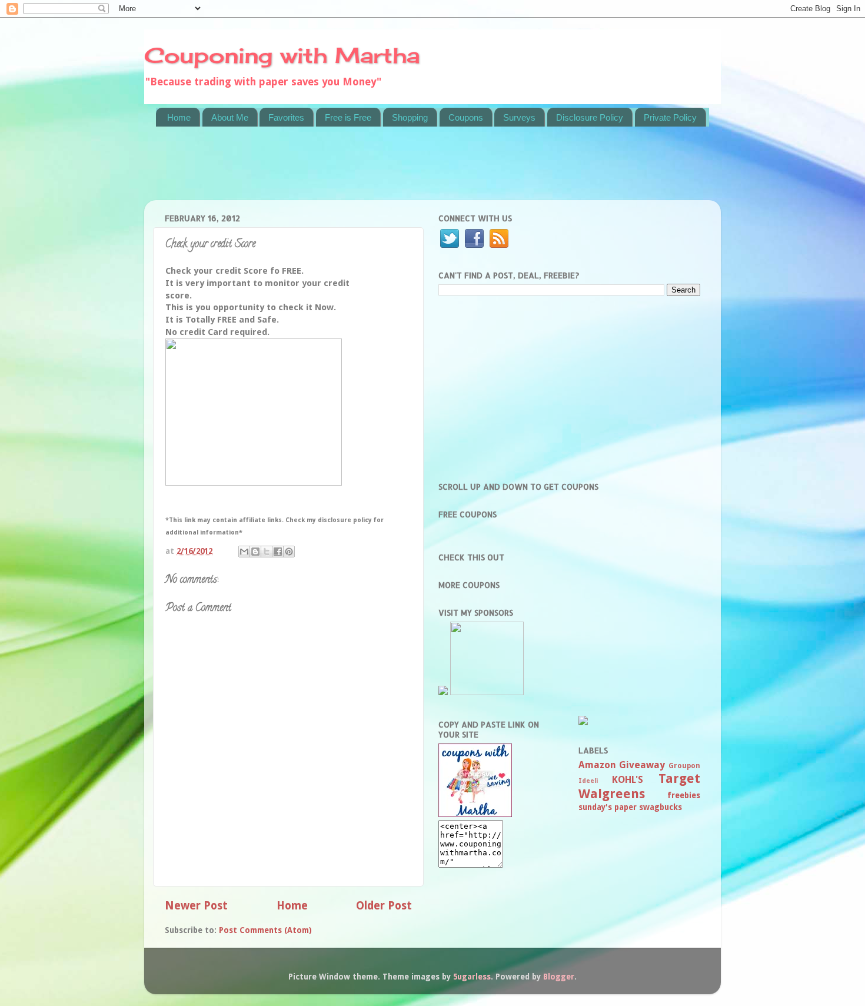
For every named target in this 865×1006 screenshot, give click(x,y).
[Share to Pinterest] (289, 551)
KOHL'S (627, 779)
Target (679, 778)
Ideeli (588, 781)
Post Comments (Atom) (265, 930)
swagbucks (660, 807)
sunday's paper (607, 807)
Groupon (684, 766)
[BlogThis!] (255, 551)
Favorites (286, 117)
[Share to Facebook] (278, 551)
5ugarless (472, 976)
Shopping (410, 117)
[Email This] (244, 551)
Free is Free (348, 117)
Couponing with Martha (282, 55)
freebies (683, 795)
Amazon (597, 765)
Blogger (558, 976)
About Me (229, 117)
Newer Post (196, 905)
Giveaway (642, 765)
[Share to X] (266, 551)
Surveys (519, 117)
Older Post (384, 905)
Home (179, 117)
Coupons (465, 117)
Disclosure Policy (589, 117)
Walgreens (611, 793)
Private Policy (670, 117)
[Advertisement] (370, 170)
